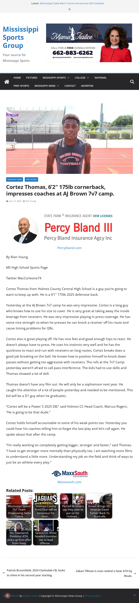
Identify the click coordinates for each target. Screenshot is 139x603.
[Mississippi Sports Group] (7, 82)
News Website (11, 595)
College (80, 77)
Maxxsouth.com (69, 482)
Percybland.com (69, 248)
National (101, 77)
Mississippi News (45, 85)
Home (17, 77)
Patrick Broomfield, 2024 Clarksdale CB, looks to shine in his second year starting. (36, 572)
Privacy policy (92, 595)
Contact (70, 85)
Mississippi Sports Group (20, 37)
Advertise (87, 85)
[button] (68, 77)
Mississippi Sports (54, 77)
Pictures (31, 77)
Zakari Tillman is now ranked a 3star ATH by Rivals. (104, 573)
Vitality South (30, 595)
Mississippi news (14, 179)
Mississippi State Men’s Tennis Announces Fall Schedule (72, 3)
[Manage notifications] (7, 595)
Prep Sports (21, 85)
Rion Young (31, 201)
